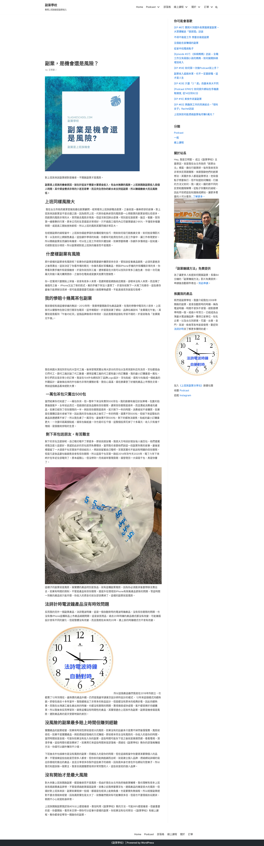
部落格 (167, 6)
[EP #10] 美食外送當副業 (188, 98)
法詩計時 (179, 328)
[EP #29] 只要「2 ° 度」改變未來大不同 (196, 83)
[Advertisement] (103, 36)
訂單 (190, 834)
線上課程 (179, 142)
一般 (176, 137)
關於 (182, 834)
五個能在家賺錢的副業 (186, 42)
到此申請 (203, 283)
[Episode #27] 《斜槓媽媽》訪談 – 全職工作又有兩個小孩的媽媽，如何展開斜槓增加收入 (196, 58)
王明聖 (51, 70)
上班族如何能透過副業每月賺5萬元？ (194, 114)
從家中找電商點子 (184, 48)
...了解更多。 (198, 196)
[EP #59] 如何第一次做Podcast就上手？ (196, 67)
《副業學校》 (117, 842)
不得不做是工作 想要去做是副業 (191, 37)
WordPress (147, 842)
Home (139, 6)
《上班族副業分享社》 (191, 385)
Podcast (178, 132)
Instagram (185, 395)
